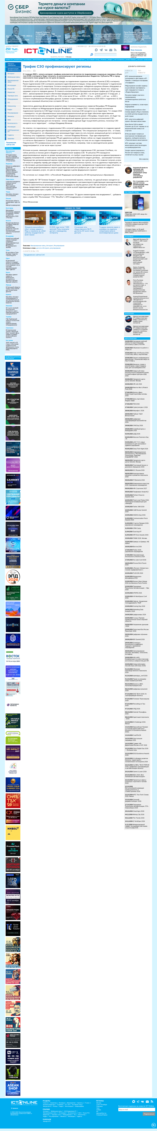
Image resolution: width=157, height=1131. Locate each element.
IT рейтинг (81, 59)
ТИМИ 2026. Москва (140, 538)
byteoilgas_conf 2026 (140, 676)
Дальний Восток (101, 1113)
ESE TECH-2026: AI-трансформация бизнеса (136, 694)
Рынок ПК (11, 89)
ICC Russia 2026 (138, 470)
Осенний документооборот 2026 (133, 800)
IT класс (56, 59)
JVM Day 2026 (138, 425)
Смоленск (9, 328)
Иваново (9, 306)
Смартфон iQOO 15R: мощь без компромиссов (136, 214)
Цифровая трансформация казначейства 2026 (135, 420)
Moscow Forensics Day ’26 (137, 438)
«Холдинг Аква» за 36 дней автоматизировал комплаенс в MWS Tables (135, 230)
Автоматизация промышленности (14, 69)
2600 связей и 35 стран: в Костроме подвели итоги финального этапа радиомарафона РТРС (12, 346)
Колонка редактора (139, 47)
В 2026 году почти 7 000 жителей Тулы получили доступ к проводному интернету (59, 230)
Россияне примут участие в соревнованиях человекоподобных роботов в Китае (135, 98)
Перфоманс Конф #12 (141, 492)
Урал (97, 1108)
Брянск (8, 294)
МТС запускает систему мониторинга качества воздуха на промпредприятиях (136, 145)
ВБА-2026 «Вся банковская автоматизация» (135, 775)
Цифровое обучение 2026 (136, 635)
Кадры (10, 109)
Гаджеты (11, 135)
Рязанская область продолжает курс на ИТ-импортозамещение (13, 203)
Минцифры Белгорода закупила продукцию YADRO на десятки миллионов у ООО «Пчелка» (13, 214)
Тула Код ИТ (137, 531)
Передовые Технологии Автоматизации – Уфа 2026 (137, 588)
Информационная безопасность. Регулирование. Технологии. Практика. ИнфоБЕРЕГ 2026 (135, 454)
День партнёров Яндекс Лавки (134, 399)
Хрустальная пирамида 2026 (133, 739)
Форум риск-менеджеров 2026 (133, 577)
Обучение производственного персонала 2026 (136, 670)
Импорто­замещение (12, 64)
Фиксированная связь (13, 81)
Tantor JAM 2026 (138, 507)
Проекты (48, 59)
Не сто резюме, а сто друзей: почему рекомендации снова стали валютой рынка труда (140, 184)
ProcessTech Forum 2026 (135, 564)
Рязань (8, 198)
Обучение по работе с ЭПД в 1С (137, 348)
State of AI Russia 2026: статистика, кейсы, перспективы (137, 353)
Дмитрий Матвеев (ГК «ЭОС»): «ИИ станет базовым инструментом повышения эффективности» (19, 39)
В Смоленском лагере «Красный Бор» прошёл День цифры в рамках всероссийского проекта (12, 333)
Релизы (103, 59)
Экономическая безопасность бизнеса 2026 (135, 555)
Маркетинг (11, 92)
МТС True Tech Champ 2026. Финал (137, 795)
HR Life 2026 (137, 384)
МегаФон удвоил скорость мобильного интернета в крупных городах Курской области (12, 278)
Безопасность (12, 123)
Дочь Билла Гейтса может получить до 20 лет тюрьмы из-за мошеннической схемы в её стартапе (136, 128)
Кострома (9, 340)
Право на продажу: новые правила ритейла (135, 680)
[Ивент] (13, 369)
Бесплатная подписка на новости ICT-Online (136, 1106)
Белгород (9, 208)
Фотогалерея (119, 59)
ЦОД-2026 (136, 434)
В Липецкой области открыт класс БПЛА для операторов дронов (13, 289)
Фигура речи (47, 1106)
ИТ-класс (128, 165)
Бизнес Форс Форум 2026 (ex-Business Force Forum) (136, 582)
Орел (8, 258)
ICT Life (67, 1104)
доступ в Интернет (42, 248)
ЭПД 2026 (136, 709)
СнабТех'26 (137, 735)
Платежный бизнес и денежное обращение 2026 (136, 466)
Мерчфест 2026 (138, 411)
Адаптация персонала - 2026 (137, 718)
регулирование (55, 248)
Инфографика (131, 59)
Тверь (8, 192)
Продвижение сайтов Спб (34, 255)
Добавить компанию (136, 66)
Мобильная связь (14, 77)
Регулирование (13, 113)
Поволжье (99, 1106)
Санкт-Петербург (101, 1104)
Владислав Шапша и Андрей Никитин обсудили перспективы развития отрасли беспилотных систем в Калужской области (13, 228)
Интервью (27, 59)
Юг (97, 1111)
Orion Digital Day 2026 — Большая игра (136, 749)
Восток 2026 (137, 546)
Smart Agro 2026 (138, 811)
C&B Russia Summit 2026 (136, 511)
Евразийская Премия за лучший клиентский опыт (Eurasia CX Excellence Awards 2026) (136, 729)
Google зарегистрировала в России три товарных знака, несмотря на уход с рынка (135, 153)
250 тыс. (12, 49)
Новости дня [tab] (128, 72)
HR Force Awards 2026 (140, 535)
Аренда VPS (47, 1121)
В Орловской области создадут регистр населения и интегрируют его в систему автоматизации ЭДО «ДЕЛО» (13, 265)
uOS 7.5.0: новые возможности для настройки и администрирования (135, 443)
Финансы (11, 116)
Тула (7, 250)
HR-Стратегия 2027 (140, 488)
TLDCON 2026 (138, 573)
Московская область (10, 152)
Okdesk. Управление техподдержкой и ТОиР (136, 602)
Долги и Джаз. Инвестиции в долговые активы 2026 (136, 394)
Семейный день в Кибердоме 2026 (135, 429)
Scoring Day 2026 (139, 606)
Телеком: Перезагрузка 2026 (137, 699)
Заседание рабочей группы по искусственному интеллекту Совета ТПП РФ (136, 342)
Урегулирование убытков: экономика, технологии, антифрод (136, 652)
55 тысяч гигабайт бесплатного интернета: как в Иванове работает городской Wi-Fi (12, 311)
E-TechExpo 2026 (139, 821)
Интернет (11, 73)
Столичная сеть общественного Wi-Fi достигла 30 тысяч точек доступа (84, 230)
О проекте (14, 1108)
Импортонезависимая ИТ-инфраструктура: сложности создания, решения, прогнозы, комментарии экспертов (141, 330)
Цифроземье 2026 (139, 614)
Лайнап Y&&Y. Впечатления (134, 414)
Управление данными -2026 (136, 625)
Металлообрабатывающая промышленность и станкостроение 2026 (134, 789)
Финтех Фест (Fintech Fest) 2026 (136, 388)
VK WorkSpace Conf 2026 (136, 597)
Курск (8, 272)
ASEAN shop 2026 (139, 515)
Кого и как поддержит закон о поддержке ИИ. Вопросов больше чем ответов (139, 55)
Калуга (8, 221)
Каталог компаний (144, 59)
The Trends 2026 (138, 818)
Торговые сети (13, 96)
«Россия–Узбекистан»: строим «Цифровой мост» (137, 569)
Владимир (9, 236)
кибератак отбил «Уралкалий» (11, 52)
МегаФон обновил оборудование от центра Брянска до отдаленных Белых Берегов (12, 300)
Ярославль (10, 179)
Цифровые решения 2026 (136, 689)
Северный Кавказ (101, 1115)
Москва (98, 1103)
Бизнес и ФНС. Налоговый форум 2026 (134, 684)
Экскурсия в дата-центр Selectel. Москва (135, 380)
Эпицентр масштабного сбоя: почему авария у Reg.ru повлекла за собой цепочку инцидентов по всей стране (35, 231)
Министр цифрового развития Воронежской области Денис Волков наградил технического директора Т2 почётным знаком (13, 171)
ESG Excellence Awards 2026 (137, 754)
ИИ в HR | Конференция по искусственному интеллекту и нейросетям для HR (137, 659)
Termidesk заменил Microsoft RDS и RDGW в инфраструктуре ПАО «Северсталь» (77, 39)
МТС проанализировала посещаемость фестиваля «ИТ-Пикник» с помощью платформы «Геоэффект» (136, 79)
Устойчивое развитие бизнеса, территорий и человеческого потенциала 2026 (136, 760)
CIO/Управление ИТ (13, 130)
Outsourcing (12, 106)
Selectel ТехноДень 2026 (135, 713)
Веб (79, 1113)
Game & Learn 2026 (140, 771)
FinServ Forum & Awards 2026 (134, 496)
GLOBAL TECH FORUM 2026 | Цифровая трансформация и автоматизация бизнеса (137, 766)
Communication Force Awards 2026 (136, 519)
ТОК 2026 (136, 404)
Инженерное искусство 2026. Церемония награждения (137, 484)
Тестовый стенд (92, 59)
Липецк (8, 285)
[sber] (78, 12)
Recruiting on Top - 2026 (135, 704)
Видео (110, 59)
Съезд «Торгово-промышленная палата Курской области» (136, 619)
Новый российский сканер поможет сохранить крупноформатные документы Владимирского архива (12, 243)
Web (9, 120)
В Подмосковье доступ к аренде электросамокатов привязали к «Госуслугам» (12, 158)
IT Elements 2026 (139, 480)
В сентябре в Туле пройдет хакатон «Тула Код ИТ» (12, 254)
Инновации (11, 126)
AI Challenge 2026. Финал (135, 723)
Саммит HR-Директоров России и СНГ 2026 (136, 744)
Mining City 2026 (138, 814)
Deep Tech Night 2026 (140, 449)
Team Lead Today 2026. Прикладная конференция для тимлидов (137, 501)
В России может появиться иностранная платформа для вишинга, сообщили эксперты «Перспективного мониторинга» (136, 137)
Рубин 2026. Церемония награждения (134, 550)
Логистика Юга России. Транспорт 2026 (137, 630)
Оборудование (13, 99)
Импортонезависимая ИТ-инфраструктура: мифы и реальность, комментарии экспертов (141, 320)
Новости (9, 59)
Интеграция (12, 85)
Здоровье (11, 138)
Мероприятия (38, 59)
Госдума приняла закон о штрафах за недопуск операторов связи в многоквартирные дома (109, 230)
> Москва (68, 57)
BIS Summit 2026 (139, 639)
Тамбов (8, 317)
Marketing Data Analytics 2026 (134, 610)
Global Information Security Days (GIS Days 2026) (135, 665)
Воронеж (9, 164)
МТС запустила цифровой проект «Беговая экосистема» (135, 120)
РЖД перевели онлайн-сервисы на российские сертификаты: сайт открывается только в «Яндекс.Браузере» (136, 89)
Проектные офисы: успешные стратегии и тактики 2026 (136, 781)
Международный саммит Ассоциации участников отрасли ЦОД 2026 (136, 826)
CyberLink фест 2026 (140, 407)
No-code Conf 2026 (139, 560)
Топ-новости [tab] (141, 72)
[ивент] (13, 1088)
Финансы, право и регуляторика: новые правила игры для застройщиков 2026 (135, 366)
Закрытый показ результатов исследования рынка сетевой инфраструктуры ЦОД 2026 (137, 373)
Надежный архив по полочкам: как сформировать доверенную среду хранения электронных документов (140, 172)
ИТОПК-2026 (137, 593)
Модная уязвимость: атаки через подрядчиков (136, 106)
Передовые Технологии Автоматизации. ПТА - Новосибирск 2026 (137, 806)
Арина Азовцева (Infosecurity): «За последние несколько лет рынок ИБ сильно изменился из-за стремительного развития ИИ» (107, 38)
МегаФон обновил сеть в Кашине (12, 194)
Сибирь (98, 1109)
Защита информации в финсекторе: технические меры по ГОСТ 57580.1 (137, 359)
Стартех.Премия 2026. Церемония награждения (137, 524)
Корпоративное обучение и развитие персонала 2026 (136, 475)
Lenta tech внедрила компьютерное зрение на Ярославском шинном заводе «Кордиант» (13, 185)
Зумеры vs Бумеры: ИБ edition (137, 542)
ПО (9, 102)
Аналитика (18, 59)
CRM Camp (137, 528)
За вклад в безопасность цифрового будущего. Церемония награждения (134, 645)
